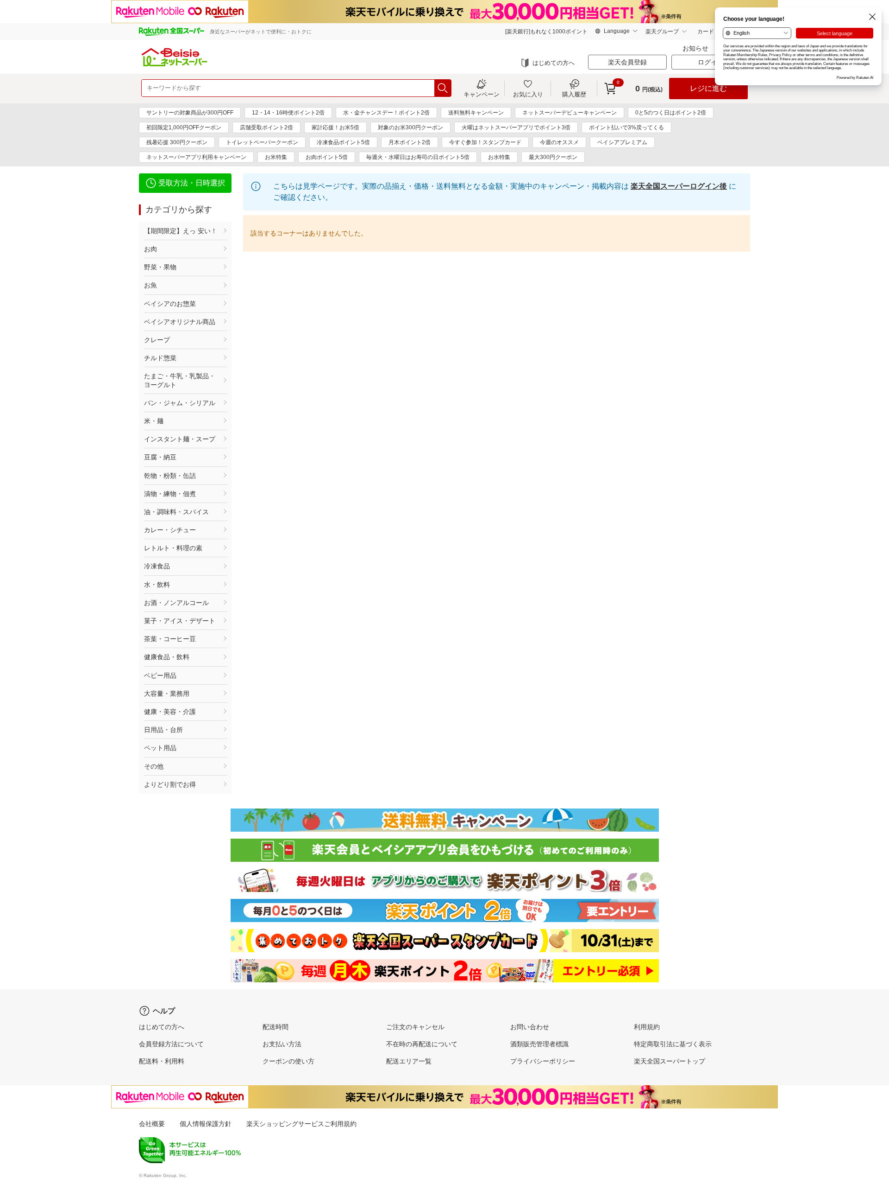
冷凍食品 (157, 566)
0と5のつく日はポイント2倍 (670, 112)
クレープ (157, 340)
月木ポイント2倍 (409, 142)
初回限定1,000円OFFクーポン (183, 127)
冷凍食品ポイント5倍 (343, 142)
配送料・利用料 (161, 1061)
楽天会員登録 (627, 62)
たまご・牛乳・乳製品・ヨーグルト (179, 380)
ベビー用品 (160, 675)
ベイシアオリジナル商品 (179, 321)
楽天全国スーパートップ (669, 1061)
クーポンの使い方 (288, 1061)
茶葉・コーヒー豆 (170, 639)
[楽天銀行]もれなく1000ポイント (546, 31)
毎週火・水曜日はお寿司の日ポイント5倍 (418, 157)
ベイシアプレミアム (622, 142)
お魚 (150, 285)
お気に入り (528, 94)
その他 (153, 766)
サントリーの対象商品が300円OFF (189, 112)
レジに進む (708, 88)
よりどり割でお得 (170, 784)
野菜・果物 (160, 267)
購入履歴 (574, 94)
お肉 (150, 249)
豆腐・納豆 (160, 457)
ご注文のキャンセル (415, 1027)
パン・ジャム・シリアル (179, 403)
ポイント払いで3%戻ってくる (626, 127)
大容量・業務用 (166, 693)
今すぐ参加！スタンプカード (485, 142)
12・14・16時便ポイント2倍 (288, 112)
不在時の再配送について (421, 1044)
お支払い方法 (282, 1044)
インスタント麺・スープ (179, 439)
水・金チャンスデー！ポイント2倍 (386, 112)
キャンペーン (481, 94)
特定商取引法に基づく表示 (673, 1044)
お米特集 (276, 157)
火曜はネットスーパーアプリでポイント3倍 (516, 127)
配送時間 (275, 1027)
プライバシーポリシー (542, 1061)
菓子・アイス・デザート (179, 620)
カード (705, 31)
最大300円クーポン (553, 157)
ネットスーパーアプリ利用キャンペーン (196, 157)
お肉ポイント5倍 (327, 157)
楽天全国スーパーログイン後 (679, 186)
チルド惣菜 (160, 358)
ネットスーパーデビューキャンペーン (569, 112)
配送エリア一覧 (409, 1061)
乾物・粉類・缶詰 (170, 475)
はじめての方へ (553, 63)
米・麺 (153, 421)
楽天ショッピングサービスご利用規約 (301, 1123)
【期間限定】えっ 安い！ (180, 231)
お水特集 (499, 157)
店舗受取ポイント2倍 (266, 127)
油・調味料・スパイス (176, 512)
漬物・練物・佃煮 (170, 493)
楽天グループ (662, 31)
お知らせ (695, 48)
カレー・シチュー (170, 530)
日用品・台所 (163, 729)
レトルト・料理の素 (173, 548)
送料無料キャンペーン (476, 112)
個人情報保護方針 (206, 1123)
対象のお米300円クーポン (410, 127)
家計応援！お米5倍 (335, 127)
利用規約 (647, 1027)
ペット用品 (160, 747)
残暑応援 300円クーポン (176, 142)
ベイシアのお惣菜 (170, 303)
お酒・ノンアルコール (176, 602)
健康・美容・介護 (170, 711)
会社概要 (152, 1123)
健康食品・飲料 (166, 657)
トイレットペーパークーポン (262, 142)
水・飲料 (157, 584)
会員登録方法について (171, 1044)
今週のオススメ (559, 142)
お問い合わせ (529, 1027)
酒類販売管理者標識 (539, 1044)
